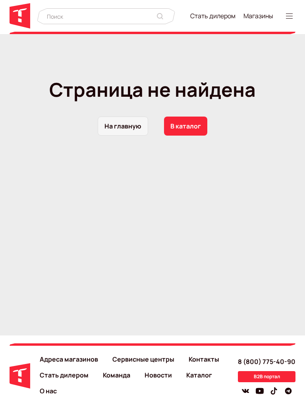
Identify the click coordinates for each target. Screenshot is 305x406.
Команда (116, 375)
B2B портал (267, 376)
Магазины (258, 15)
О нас (48, 391)
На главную (122, 126)
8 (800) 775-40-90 (266, 361)
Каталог (199, 375)
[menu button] (290, 16)
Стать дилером (213, 15)
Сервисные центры (143, 359)
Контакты (204, 359)
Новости (158, 375)
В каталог (185, 126)
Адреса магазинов (69, 359)
